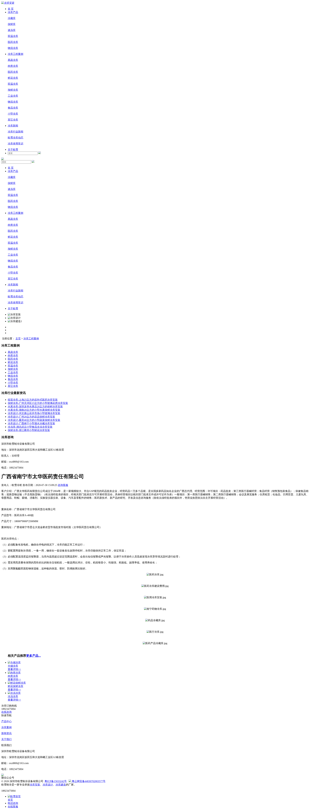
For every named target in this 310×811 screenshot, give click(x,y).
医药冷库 (13, 42)
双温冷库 (13, 36)
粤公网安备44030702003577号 (88, 781)
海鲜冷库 (13, 89)
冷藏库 (12, 18)
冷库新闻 (13, 125)
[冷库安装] (7, 2)
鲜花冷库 (13, 78)
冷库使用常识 (15, 143)
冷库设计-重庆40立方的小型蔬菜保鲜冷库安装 (34, 420)
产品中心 (6, 721)
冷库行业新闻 (15, 131)
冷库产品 (13, 12)
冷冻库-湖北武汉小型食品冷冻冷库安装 (30, 426)
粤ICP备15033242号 (56, 781)
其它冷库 (13, 119)
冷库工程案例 (15, 54)
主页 (18, 338)
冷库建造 (61, 784)
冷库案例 (6, 727)
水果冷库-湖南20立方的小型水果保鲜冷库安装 (34, 409)
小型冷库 (13, 113)
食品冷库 (13, 107)
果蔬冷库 (13, 60)
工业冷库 (13, 95)
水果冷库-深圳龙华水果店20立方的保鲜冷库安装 (35, 406)
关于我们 (6, 739)
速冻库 (12, 30)
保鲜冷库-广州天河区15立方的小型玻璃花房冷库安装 (38, 403)
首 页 (11, 8)
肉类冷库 (13, 66)
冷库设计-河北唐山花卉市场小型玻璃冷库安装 (34, 413)
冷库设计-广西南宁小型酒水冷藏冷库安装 (31, 423)
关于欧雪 (13, 149)
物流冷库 (13, 48)
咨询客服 (63, 485)
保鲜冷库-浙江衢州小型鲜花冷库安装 (29, 430)
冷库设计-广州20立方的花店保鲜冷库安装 (31, 416)
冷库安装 (35, 784)
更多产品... (33, 655)
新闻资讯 (6, 733)
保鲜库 (12, 24)
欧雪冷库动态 (15, 137)
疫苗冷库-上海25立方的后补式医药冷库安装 (33, 399)
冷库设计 (48, 784)
